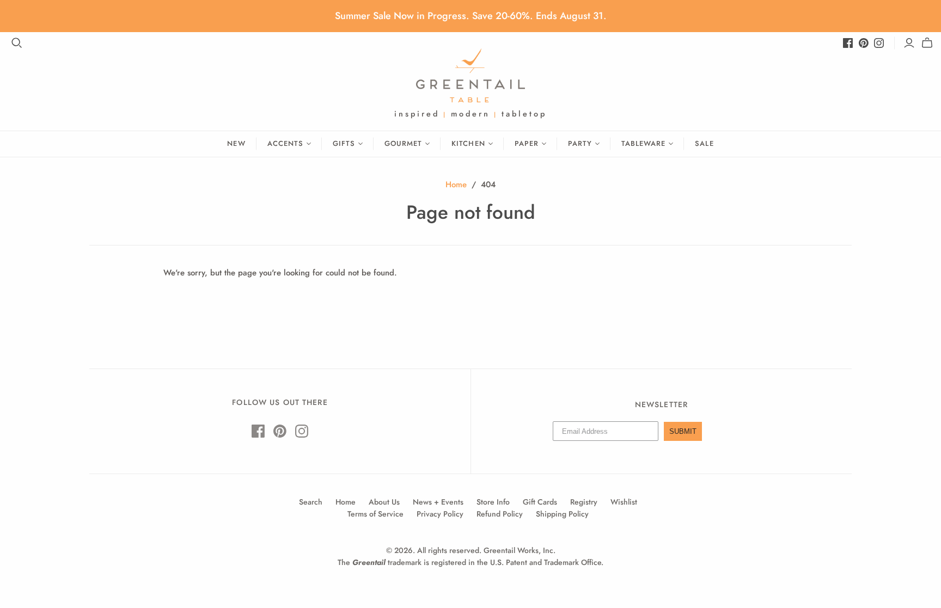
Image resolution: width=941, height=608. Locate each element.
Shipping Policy (562, 513)
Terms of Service (375, 513)
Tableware (643, 143)
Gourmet (403, 143)
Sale (704, 143)
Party (580, 143)
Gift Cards (540, 501)
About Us (384, 501)
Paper (527, 143)
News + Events (438, 501)
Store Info (493, 501)
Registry (583, 501)
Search (310, 501)
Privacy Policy (440, 513)
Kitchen (468, 143)
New (236, 143)
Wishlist (623, 501)
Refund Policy (499, 513)
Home (456, 185)
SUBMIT (682, 431)
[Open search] (16, 43)
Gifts (344, 143)
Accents (285, 143)
